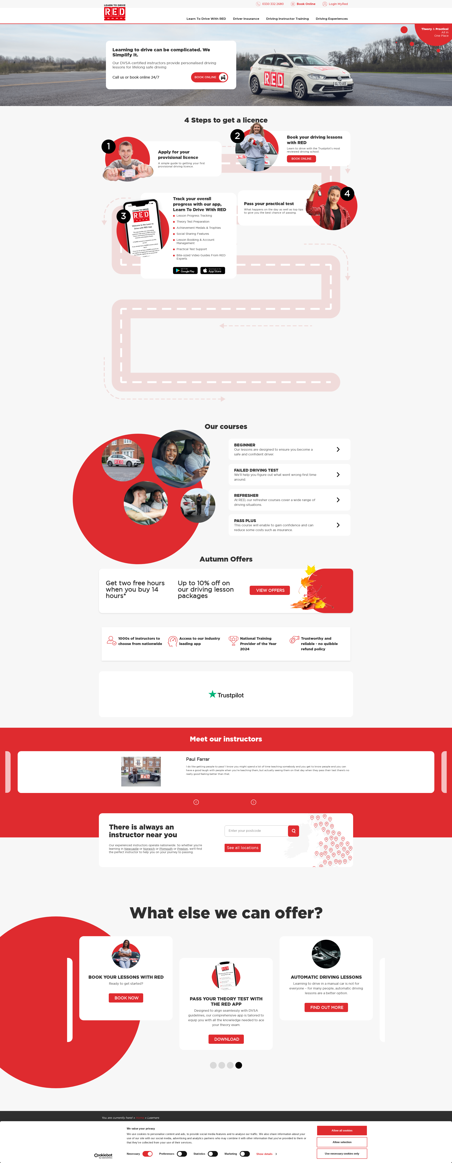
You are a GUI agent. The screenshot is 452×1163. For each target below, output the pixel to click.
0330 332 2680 (273, 4)
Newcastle (131, 848)
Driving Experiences (332, 18)
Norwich (149, 848)
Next (253, 802)
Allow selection (342, 1142)
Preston (182, 848)
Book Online (306, 4)
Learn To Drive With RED (206, 18)
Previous (196, 802)
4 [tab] (237, 1063)
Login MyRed (338, 4)
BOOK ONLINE (205, 77)
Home (140, 1117)
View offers (270, 590)
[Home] (114, 12)
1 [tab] (211, 1063)
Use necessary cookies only (342, 1153)
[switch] (182, 1154)
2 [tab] (220, 1063)
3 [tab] (228, 1063)
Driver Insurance (246, 18)
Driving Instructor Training (287, 18)
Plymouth (166, 848)
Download (126, 1039)
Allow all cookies (342, 1130)
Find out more (226, 1008)
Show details (264, 1153)
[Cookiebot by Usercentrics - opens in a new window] (103, 1156)
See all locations (242, 848)
